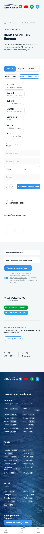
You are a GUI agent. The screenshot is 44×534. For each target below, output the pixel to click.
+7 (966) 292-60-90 (14, 299)
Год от (8, 169)
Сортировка (10, 200)
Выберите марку (12, 144)
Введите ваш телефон (15, 252)
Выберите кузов (12, 161)
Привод (9, 177)
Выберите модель (13, 153)
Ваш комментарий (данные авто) (19, 260)
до (25, 169)
